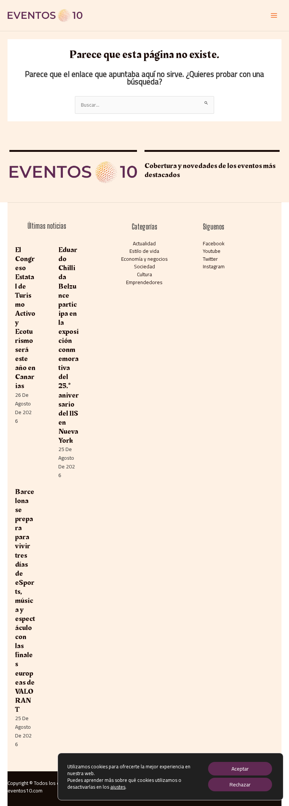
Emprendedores (144, 282)
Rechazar (240, 784)
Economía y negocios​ (144, 259)
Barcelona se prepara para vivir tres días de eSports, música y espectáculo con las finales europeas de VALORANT (25, 600)
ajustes (117, 786)
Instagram (214, 266)
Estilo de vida (144, 251)
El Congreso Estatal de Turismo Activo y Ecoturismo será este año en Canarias (25, 318)
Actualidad (144, 243)
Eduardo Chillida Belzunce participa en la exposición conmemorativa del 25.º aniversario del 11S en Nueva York (68, 345)
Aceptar (240, 769)
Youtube (212, 251)
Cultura (144, 274)
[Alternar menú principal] (274, 15)
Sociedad (144, 266)
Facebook (214, 243)
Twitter (210, 259)
